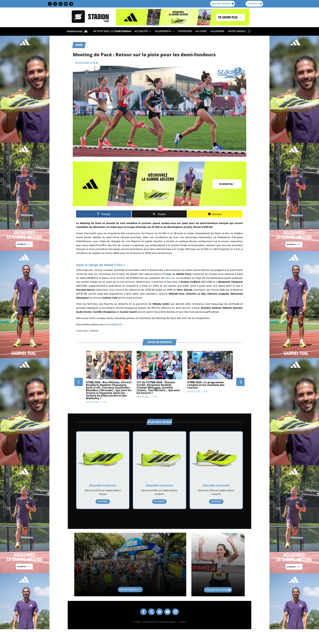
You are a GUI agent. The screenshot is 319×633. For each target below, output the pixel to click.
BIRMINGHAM (75, 31)
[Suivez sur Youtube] (66, 4)
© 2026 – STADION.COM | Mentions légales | (155, 621)
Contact (182, 621)
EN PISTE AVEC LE (103, 31)
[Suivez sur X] (55, 4)
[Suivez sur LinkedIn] (71, 4)
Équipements (163, 31)
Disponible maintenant (102, 485)
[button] (78, 382)
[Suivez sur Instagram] (60, 4)
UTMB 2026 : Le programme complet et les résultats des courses (205, 384)
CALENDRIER (217, 31)
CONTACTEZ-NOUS (216, 589)
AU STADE (201, 31)
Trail (104, 402)
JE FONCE (103, 501)
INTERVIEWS (185, 31)
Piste (79, 45)
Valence (170, 277)
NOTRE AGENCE (222, 3)
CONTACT (253, 3)
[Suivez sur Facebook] (50, 4)
